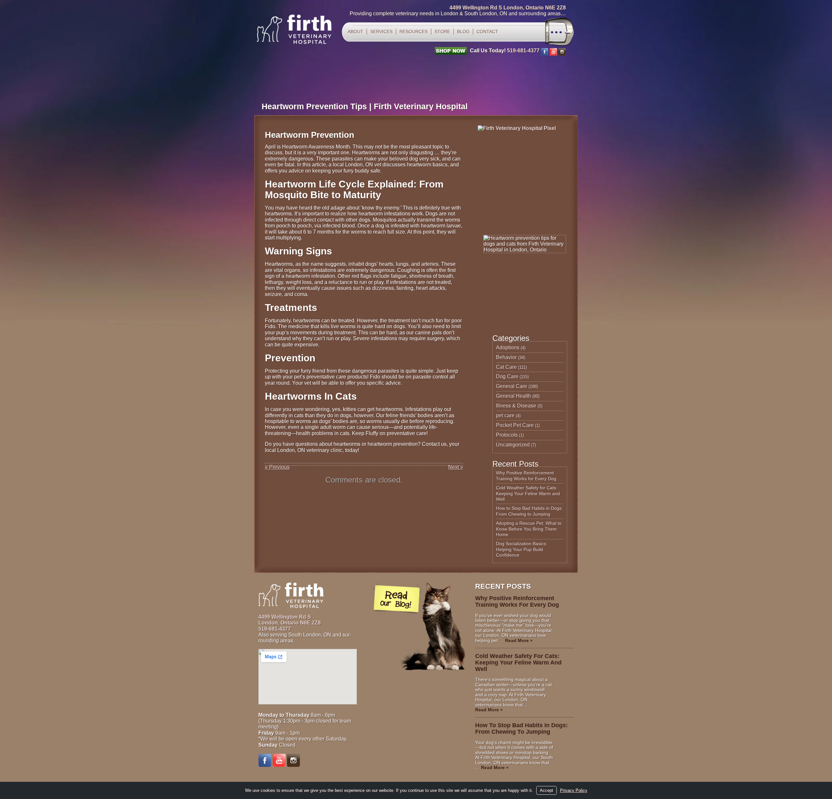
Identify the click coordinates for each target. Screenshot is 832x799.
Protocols (507, 435)
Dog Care (507, 376)
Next (455, 467)
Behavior (506, 357)
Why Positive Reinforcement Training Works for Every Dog (526, 475)
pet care (505, 415)
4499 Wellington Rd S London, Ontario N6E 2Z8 (507, 7)
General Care (511, 386)
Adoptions (507, 347)
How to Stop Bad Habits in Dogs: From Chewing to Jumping (529, 511)
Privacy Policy (573, 790)
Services (381, 31)
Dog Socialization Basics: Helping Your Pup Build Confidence (521, 549)
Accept (546, 790)
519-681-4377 (523, 50)
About (355, 31)
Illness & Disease (516, 405)
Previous (277, 467)
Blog (463, 31)
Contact (487, 31)
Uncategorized (513, 444)
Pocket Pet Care (515, 425)
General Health (513, 396)
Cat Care (506, 367)
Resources (413, 31)
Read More (519, 640)
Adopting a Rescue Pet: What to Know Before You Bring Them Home (529, 529)
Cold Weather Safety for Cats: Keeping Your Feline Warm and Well (528, 493)
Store (442, 31)
